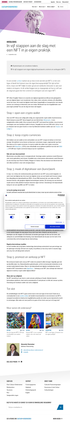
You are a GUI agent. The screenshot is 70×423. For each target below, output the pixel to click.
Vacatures (9, 390)
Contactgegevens (31, 384)
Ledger (9, 129)
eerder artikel (24, 296)
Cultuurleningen (37, 1)
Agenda (53, 2)
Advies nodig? (50, 6)
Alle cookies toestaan (55, 226)
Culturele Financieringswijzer (52, 384)
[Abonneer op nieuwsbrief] (59, 407)
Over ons (58, 2)
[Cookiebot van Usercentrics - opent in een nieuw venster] (59, 195)
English (28, 392)
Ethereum (18, 146)
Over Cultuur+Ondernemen (14, 384)
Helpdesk (28, 387)
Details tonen (59, 222)
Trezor (58, 126)
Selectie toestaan (35, 226)
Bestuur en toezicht (28, 1)
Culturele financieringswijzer (15, 1)
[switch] (27, 217)
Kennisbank (4, 1)
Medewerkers (10, 387)
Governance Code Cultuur (51, 387)
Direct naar (42, 6)
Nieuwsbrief (65, 2)
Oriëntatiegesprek (31, 390)
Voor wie (34, 6)
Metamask (47, 120)
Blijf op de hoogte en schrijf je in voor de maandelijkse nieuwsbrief (29, 402)
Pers (8, 392)
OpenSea (29, 268)
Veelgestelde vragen (12, 395)
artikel (19, 81)
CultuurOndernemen (9, 7)
